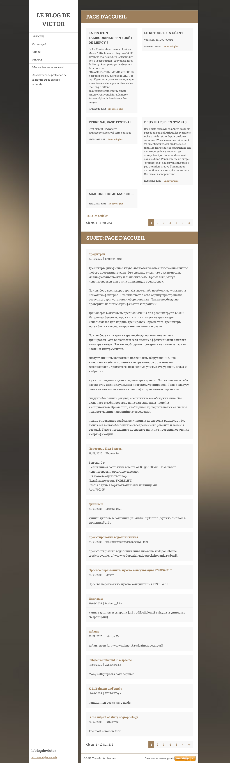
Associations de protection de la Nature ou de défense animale (49, 79)
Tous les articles (97, 216)
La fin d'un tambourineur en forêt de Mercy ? (110, 38)
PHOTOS (37, 59)
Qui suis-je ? (39, 44)
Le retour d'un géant (163, 33)
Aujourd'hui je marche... (111, 194)
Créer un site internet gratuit (159, 758)
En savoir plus (115, 108)
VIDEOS (36, 51)
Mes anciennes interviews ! (48, 67)
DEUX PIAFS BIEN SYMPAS (165, 122)
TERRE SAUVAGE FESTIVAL (110, 122)
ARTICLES (38, 36)
